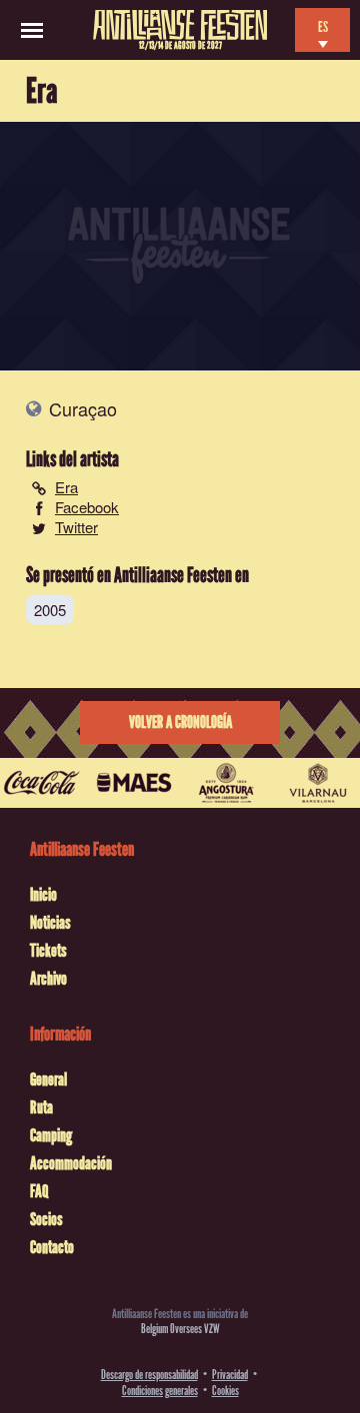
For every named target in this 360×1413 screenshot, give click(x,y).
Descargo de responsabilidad (149, 1374)
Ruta (41, 1107)
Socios (46, 1219)
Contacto (52, 1247)
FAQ (39, 1191)
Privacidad (230, 1374)
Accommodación (71, 1163)
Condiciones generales (160, 1390)
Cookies (225, 1390)
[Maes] (134, 783)
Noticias (50, 923)
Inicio (43, 895)
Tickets (48, 951)
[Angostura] (226, 783)
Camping (51, 1135)
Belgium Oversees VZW (180, 1328)
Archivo (48, 979)
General (48, 1079)
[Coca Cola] (42, 783)
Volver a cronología (180, 722)
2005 (50, 609)
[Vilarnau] (318, 783)
